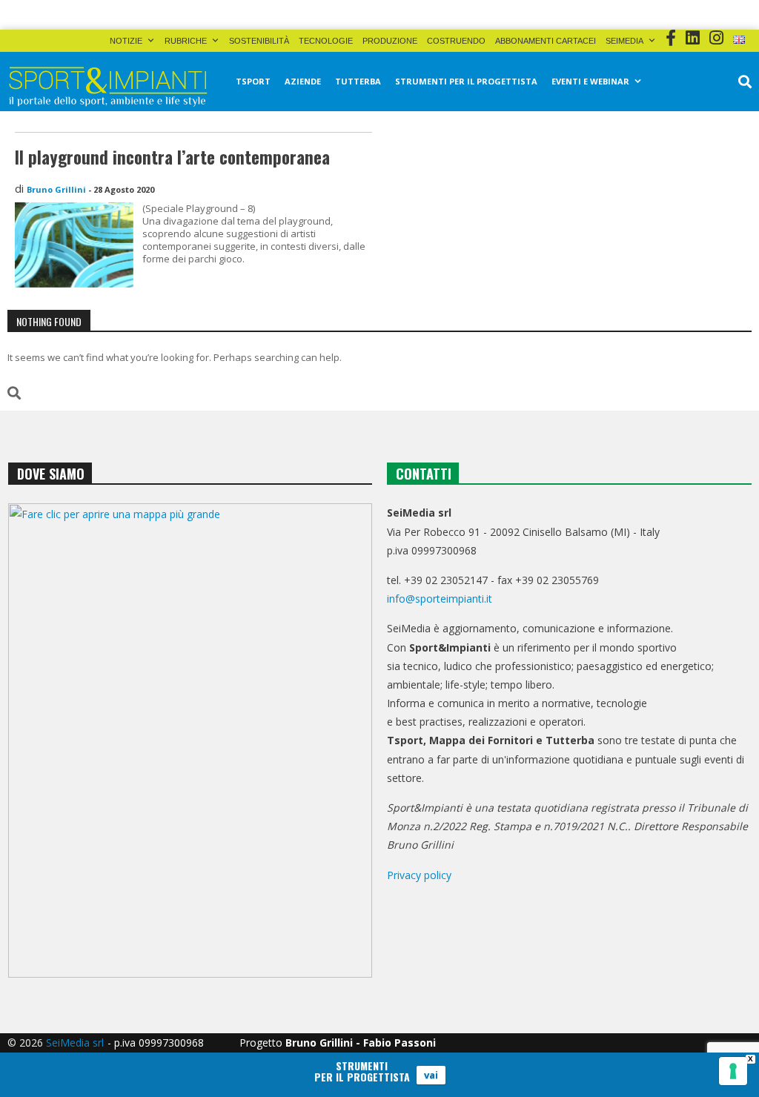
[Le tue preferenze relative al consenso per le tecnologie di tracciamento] (733, 1071)
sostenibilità (259, 40)
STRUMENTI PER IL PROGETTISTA (466, 81)
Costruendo (456, 40)
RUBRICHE (186, 40)
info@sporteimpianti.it (439, 598)
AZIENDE (303, 81)
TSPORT (253, 81)
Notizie (126, 40)
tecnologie (326, 40)
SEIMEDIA (624, 40)
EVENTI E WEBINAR (590, 81)
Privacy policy (419, 875)
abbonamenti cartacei (545, 40)
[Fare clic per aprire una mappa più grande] (190, 740)
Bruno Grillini (56, 189)
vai (431, 1074)
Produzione (389, 40)
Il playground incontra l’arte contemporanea (172, 157)
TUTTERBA (358, 81)
